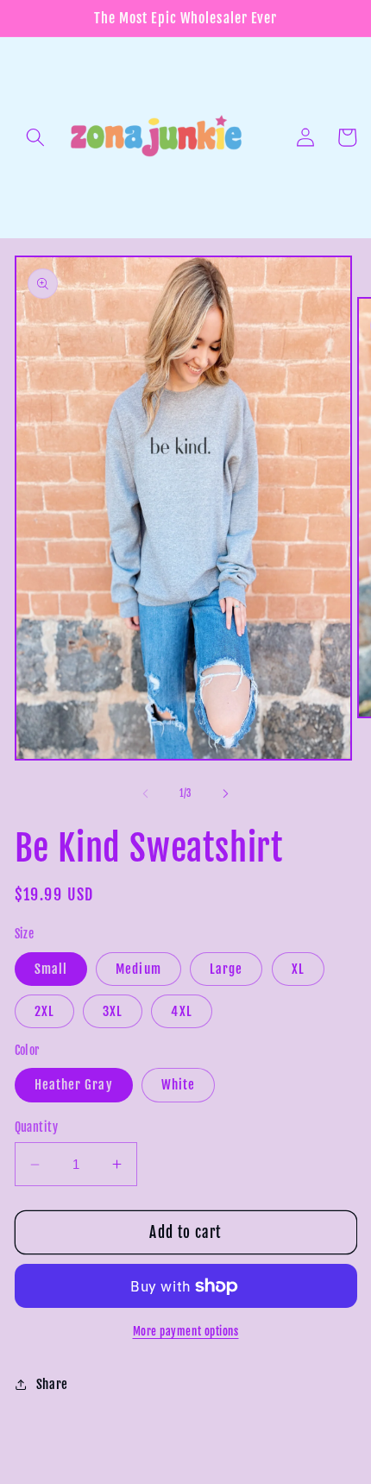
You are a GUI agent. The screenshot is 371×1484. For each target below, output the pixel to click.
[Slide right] (225, 793)
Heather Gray (74, 1084)
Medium (138, 968)
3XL (113, 1011)
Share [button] (52, 1383)
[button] (35, 137)
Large (226, 968)
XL (298, 968)
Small (51, 968)
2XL (44, 1011)
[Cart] (347, 137)
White (178, 1084)
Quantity (37, 1127)
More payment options (186, 1331)
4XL (181, 1011)
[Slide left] (146, 793)
